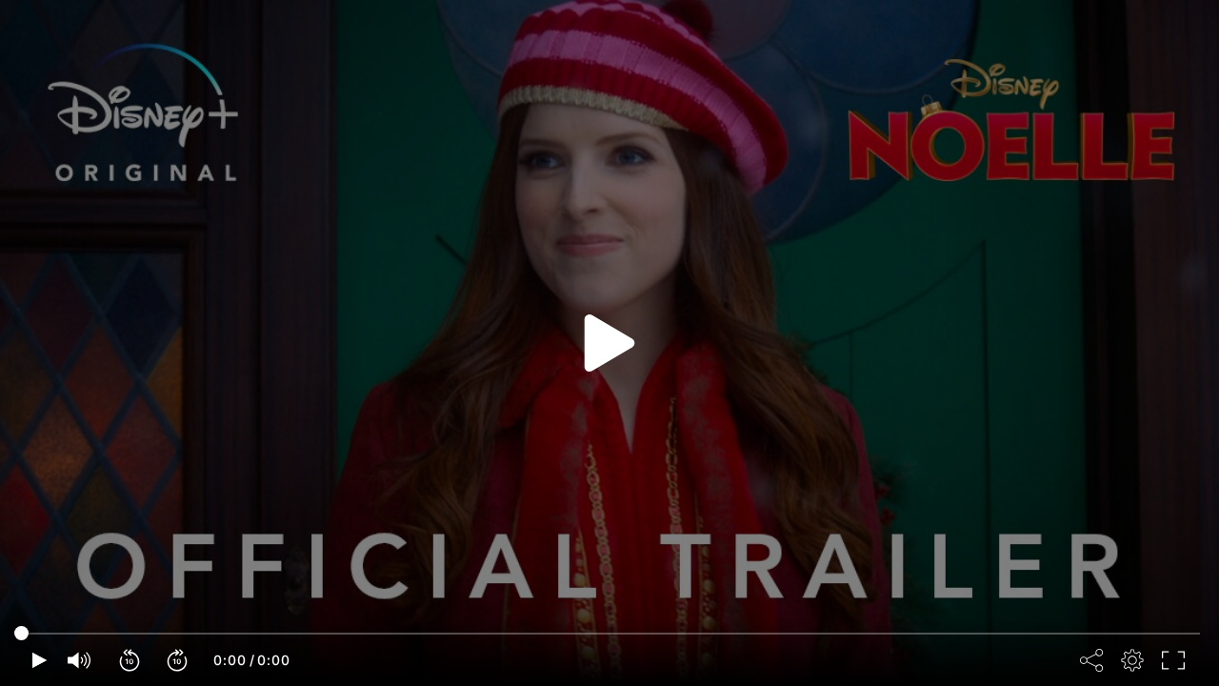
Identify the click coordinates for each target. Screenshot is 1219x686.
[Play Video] (609, 343)
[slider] (609, 633)
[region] (609, 343)
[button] (130, 660)
